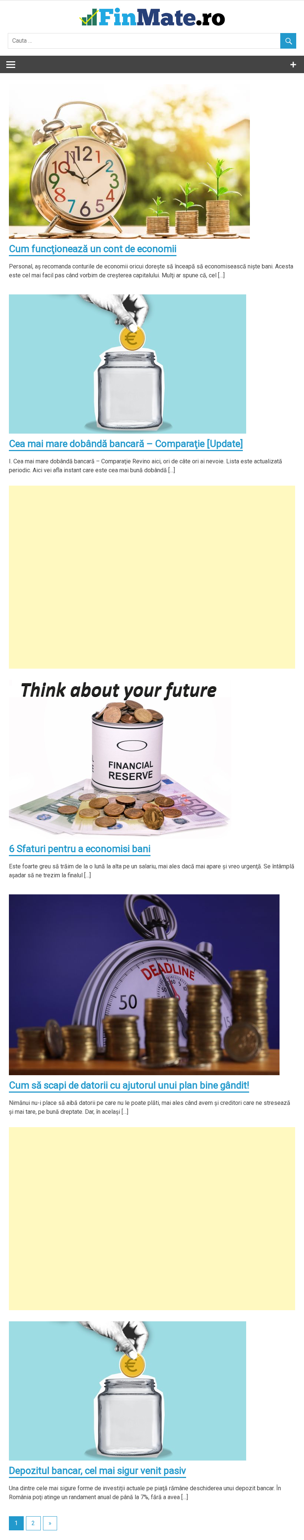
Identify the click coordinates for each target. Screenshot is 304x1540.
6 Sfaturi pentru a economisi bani (80, 848)
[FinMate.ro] (152, 26)
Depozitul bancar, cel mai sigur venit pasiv (97, 1470)
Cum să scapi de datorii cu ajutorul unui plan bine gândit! (129, 1085)
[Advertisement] (152, 577)
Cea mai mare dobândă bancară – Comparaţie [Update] (126, 443)
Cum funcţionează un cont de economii (92, 248)
